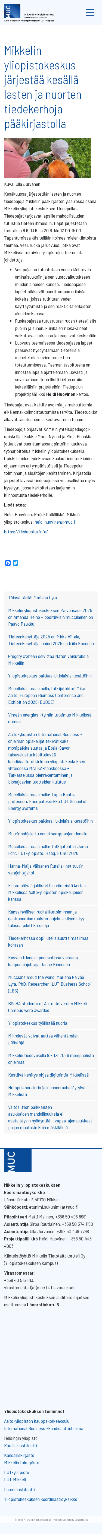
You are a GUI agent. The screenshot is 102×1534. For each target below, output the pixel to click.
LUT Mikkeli (15, 1479)
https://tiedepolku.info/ (26, 531)
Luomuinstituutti (19, 1489)
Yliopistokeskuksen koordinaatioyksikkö (40, 1499)
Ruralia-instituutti (20, 1445)
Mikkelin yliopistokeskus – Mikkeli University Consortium (56, 1519)
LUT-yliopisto (16, 1472)
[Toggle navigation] (90, 12)
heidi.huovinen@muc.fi (55, 522)
